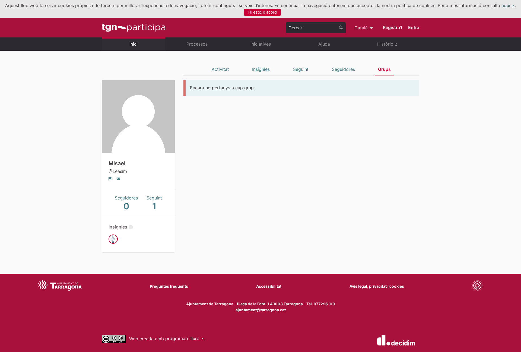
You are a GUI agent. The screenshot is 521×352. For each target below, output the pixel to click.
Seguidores (343, 69)
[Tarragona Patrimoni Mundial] (477, 286)
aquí (508, 5)
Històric (398, 46)
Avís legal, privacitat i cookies (377, 286)
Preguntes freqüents (169, 286)
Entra (413, 27)
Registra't (392, 27)
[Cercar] (341, 27)
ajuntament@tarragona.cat (261, 309)
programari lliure (184, 338)
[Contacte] (118, 178)
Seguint (301, 69)
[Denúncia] (110, 178)
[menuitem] (364, 28)
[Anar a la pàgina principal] (133, 28)
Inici (133, 44)
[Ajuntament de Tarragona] (60, 286)
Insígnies (261, 69)
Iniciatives (260, 44)
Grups (384, 69)
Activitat (220, 69)
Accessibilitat (268, 286)
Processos (197, 44)
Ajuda (324, 44)
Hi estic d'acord (262, 12)
